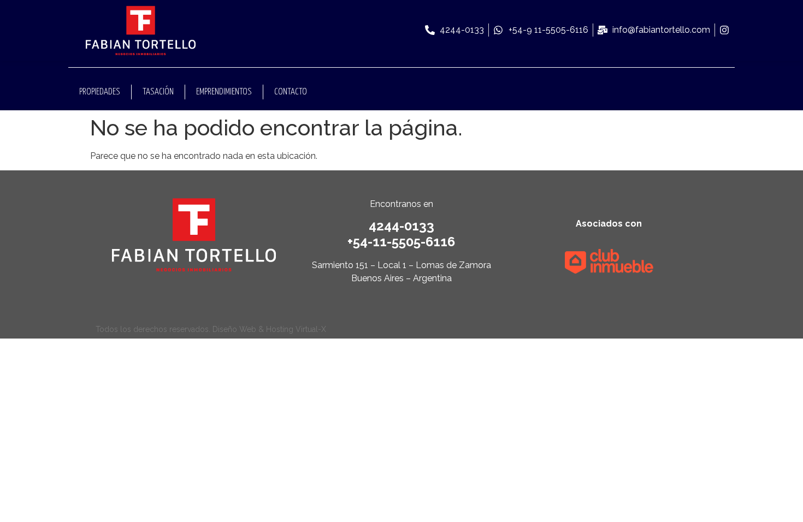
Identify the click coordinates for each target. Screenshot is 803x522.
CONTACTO (290, 92)
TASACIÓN (158, 92)
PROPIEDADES (99, 92)
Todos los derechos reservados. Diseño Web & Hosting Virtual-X (211, 329)
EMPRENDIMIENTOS (224, 92)
